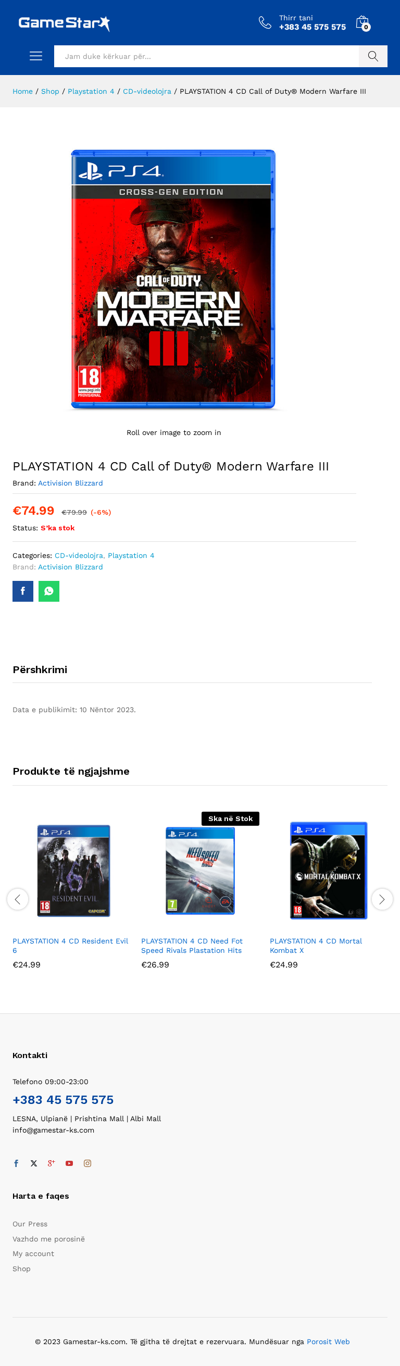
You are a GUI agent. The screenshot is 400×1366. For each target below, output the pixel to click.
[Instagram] (87, 1164)
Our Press (29, 1224)
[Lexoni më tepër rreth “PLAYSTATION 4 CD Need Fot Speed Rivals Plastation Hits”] (188, 924)
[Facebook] (16, 1164)
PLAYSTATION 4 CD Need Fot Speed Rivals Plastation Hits (192, 945)
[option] (71, 898)
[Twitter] (34, 1164)
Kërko (373, 56)
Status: (25, 528)
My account (33, 1253)
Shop (21, 1268)
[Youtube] (69, 1164)
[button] (60, 924)
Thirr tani (296, 18)
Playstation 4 (131, 555)
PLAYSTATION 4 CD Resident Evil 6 (70, 945)
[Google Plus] (51, 1164)
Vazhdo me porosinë (48, 1239)
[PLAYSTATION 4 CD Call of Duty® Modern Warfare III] (22, 591)
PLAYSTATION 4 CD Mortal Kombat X (316, 945)
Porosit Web (328, 1341)
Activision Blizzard (70, 483)
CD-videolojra (79, 555)
